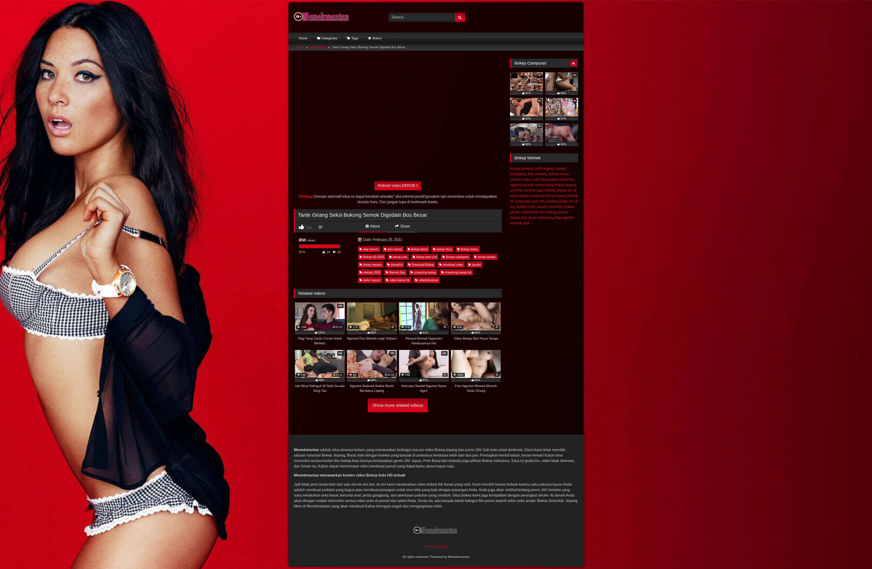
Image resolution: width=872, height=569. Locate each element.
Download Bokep (423, 264)
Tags (355, 38)
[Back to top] (858, 555)
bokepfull (397, 264)
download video (453, 264)
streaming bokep (425, 272)
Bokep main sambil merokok (539, 207)
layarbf (476, 264)
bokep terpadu (372, 264)
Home (303, 38)
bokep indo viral (426, 257)
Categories (329, 38)
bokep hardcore (560, 179)
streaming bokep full (458, 272)
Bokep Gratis (469, 249)
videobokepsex (428, 280)
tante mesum (371, 280)
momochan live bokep (538, 212)
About (374, 226)
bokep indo (400, 257)
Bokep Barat (318, 47)
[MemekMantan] (322, 17)
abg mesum (371, 249)
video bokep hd (399, 280)
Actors (377, 38)
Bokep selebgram (457, 257)
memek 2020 (371, 272)
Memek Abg (397, 272)
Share (404, 226)
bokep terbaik (486, 257)
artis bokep (395, 249)
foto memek (537, 174)
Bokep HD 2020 (373, 257)
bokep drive (444, 249)
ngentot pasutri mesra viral (531, 185)
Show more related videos (397, 405)
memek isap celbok (539, 190)
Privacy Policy (436, 547)
